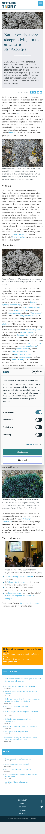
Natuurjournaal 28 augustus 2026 (16, 706)
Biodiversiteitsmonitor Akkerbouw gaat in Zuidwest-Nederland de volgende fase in (22, 680)
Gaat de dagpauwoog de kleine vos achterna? (20, 726)
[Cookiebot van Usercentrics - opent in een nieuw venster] (32, 372)
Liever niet (22, 460)
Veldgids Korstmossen (16, 582)
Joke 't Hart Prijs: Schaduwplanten (16, 782)
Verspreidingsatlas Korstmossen (20, 576)
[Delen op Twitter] (34, 92)
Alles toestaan (22, 452)
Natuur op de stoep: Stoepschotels (16, 764)
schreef (12, 133)
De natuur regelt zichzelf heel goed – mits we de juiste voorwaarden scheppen (21, 712)
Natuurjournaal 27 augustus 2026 (16, 732)
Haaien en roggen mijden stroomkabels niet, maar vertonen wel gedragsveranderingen (22, 700)
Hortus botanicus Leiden (22, 55)
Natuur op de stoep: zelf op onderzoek (18, 759)
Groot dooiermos (14, 593)
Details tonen (32, 444)
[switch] (38, 420)
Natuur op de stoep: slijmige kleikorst (17, 769)
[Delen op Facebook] (31, 92)
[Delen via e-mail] (41, 92)
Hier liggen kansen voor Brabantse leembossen (21, 686)
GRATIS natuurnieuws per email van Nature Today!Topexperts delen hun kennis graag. (21, 658)
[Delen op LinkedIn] (38, 92)
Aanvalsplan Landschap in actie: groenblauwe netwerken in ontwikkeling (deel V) (20, 738)
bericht (20, 113)
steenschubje (15, 305)
